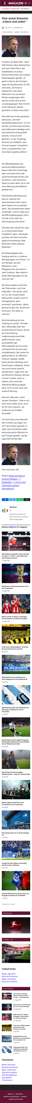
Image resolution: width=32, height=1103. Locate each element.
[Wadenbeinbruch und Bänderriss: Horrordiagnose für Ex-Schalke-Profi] (16, 664)
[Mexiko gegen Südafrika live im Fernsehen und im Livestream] (16, 789)
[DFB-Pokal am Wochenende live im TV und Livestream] (16, 573)
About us (11, 1094)
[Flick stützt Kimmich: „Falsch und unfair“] (16, 56)
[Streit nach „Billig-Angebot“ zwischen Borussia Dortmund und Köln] (16, 634)
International (7, 488)
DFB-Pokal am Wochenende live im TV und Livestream (15, 587)
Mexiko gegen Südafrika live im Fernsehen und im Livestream (13, 804)
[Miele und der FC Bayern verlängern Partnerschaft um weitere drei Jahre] (16, 603)
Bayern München (9, 974)
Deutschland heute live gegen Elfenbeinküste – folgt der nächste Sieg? (16, 773)
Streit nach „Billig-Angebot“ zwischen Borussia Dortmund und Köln (15, 648)
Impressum (19, 1094)
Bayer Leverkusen (9, 979)
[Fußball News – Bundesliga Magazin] (12, 3)
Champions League (10, 485)
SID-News (9, 27)
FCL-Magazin (6, 8)
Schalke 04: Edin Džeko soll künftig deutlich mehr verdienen (14, 864)
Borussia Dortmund (10, 976)
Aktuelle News (15, 8)
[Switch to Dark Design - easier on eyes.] (29, 3)
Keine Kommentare (8, 32)
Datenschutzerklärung (11, 1096)
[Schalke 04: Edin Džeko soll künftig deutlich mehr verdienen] (16, 850)
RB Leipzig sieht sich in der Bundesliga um (15, 834)
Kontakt (24, 1096)
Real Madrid (7, 1077)
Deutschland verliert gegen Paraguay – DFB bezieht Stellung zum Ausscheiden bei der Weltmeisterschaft (15, 742)
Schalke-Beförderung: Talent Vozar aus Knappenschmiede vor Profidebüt (15, 895)
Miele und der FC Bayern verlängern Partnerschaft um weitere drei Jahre (14, 618)
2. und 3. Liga (19, 482)
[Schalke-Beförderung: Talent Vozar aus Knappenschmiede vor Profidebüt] (16, 880)
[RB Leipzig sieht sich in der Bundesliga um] (16, 820)
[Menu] (26, 3)
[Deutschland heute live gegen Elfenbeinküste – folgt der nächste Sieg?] (16, 759)
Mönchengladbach (9, 1075)
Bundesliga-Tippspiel (16, 1099)
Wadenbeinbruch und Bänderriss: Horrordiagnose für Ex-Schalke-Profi (14, 678)
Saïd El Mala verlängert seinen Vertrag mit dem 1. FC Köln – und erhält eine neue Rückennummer (15, 556)
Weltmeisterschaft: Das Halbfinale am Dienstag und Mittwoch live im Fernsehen (15, 710)
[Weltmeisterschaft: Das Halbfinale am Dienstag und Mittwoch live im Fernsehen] (16, 694)
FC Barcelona (7, 1080)
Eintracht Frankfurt (9, 981)
